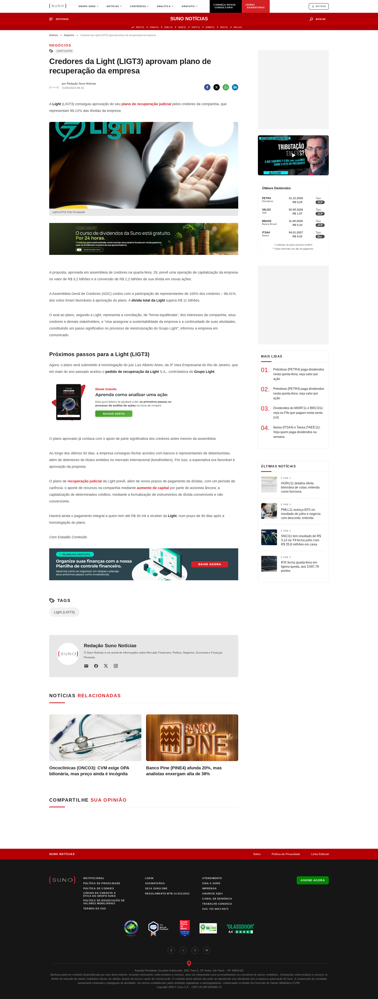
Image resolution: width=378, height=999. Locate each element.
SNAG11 (154, 27)
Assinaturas (155, 883)
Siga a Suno (211, 883)
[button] (60, 19)
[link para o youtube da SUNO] (206, 950)
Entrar (321, 6)
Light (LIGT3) (64, 51)
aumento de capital (153, 488)
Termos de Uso (94, 908)
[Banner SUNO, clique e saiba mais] (143, 242)
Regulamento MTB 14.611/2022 (167, 893)
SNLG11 (237, 27)
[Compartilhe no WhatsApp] (226, 87)
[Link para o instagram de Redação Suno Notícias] (115, 666)
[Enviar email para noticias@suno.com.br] (86, 666)
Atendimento (212, 878)
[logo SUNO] (57, 6)
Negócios (69, 35)
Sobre (257, 854)
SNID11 (182, 27)
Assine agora (313, 880)
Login (149, 878)
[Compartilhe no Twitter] (216, 87)
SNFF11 (196, 27)
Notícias (53, 35)
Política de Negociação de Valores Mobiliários (104, 902)
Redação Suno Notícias (110, 645)
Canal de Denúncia (217, 898)
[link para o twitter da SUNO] (183, 950)
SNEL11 (168, 27)
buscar (321, 19)
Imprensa (209, 888)
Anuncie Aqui (212, 893)
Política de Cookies (98, 888)
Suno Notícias (62, 854)
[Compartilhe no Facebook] (207, 87)
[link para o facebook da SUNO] (171, 950)
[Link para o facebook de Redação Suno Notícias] (96, 666)
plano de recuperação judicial (146, 104)
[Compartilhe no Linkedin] (235, 87)
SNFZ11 (140, 27)
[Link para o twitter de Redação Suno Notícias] (106, 666)
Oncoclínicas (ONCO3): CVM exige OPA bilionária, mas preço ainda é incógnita (89, 770)
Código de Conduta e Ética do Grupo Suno (99, 894)
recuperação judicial (85, 481)
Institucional (94, 878)
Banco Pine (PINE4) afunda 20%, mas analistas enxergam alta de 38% (184, 770)
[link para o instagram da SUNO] (194, 950)
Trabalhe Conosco (217, 903)
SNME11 (210, 27)
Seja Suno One (156, 888)
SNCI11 (224, 27)
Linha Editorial (320, 854)
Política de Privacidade (286, 854)
